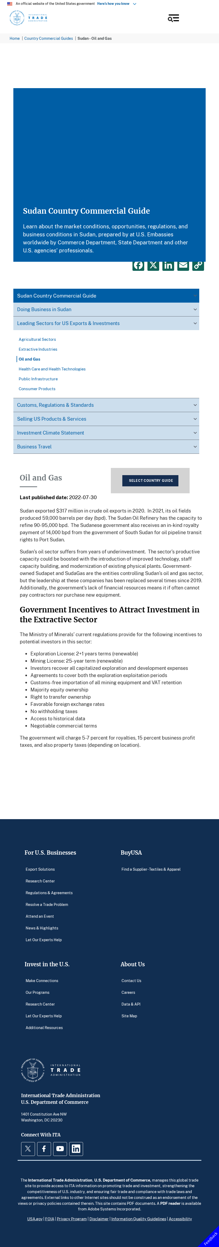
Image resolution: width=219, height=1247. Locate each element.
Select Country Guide (151, 481)
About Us (133, 964)
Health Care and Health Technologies (52, 368)
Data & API (131, 1004)
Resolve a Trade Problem (47, 904)
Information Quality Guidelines (138, 1218)
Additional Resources (44, 1027)
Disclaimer (99, 1218)
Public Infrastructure (38, 378)
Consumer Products (37, 388)
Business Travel (34, 446)
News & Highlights (42, 927)
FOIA (49, 1218)
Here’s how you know (114, 4)
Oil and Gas (29, 359)
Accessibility (180, 1218)
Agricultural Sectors (37, 339)
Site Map (129, 1016)
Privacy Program (72, 1218)
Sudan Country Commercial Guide (56, 295)
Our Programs (37, 992)
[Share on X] (153, 265)
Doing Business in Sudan (44, 309)
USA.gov (34, 1218)
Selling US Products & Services (51, 419)
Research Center (40, 880)
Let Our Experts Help (44, 939)
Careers (128, 992)
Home (15, 38)
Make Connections (42, 980)
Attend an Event (40, 916)
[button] (172, 18)
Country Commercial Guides (48, 38)
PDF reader (170, 1203)
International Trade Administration (60, 1180)
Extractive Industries (38, 349)
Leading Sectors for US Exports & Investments (68, 323)
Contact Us (131, 980)
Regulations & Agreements (49, 892)
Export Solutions (40, 869)
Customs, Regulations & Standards (55, 405)
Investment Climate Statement (50, 433)
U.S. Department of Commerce (122, 1180)
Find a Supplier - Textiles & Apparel (151, 869)
